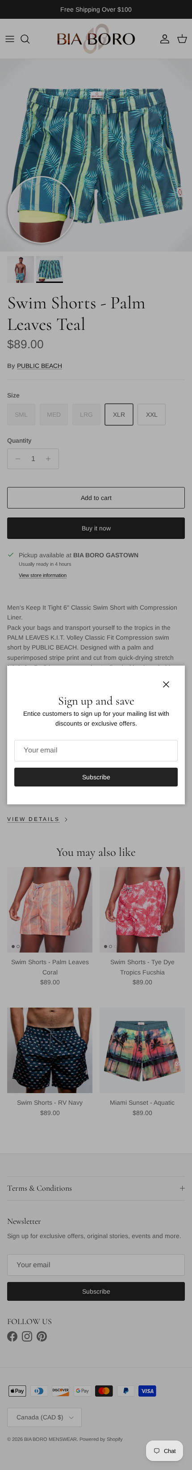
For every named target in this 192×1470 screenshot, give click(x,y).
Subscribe (96, 777)
